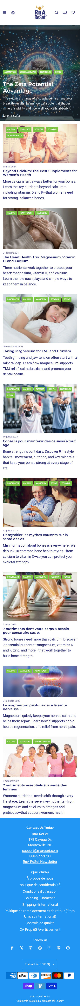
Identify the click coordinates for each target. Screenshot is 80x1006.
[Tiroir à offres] (13, 12)
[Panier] (65, 12)
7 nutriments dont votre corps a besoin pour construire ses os (36, 631)
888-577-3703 (40, 856)
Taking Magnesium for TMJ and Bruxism (37, 351)
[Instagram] (30, 948)
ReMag (58, 72)
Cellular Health (28, 72)
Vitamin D (52, 129)
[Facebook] (12, 948)
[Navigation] (4, 12)
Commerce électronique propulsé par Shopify (40, 1001)
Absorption (10, 72)
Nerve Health (41, 671)
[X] (21, 948)
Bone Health (13, 299)
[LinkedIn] (58, 948)
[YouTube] (49, 948)
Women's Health (14, 135)
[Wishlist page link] (73, 12)
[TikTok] (68, 948)
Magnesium (45, 72)
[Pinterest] (40, 948)
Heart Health (26, 213)
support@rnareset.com (40, 851)
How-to (52, 389)
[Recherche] (56, 12)
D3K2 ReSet (25, 129)
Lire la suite (12, 115)
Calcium (11, 129)
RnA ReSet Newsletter (40, 862)
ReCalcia (39, 129)
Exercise (40, 389)
